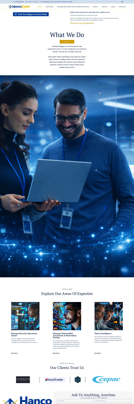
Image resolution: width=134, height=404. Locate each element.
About (113, 6)
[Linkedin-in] (122, 1)
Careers (95, 6)
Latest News (50, 6)
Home (40, 6)
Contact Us (122, 6)
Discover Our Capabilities (82, 23)
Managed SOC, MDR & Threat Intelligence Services (73, 6)
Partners (104, 6)
